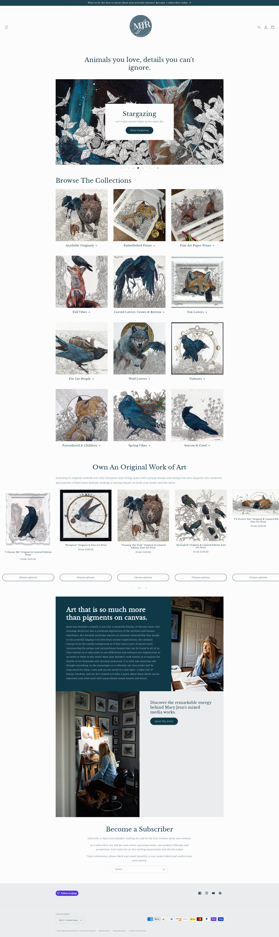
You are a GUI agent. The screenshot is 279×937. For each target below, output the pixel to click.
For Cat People (80, 378)
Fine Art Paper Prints (195, 245)
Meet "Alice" (139, 147)
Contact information (137, 931)
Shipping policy (119, 931)
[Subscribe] (163, 869)
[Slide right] (146, 588)
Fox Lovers (195, 312)
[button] (6, 27)
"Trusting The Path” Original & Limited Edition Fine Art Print (143, 546)
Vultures (195, 378)
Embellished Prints (138, 245)
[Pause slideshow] (157, 168)
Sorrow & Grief (195, 445)
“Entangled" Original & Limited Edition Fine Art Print (201, 546)
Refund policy (104, 931)
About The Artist (164, 721)
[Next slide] (150, 168)
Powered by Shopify (88, 931)
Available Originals (80, 245)
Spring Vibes (137, 445)
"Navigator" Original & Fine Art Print (86, 545)
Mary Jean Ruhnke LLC (70, 931)
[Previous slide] (121, 168)
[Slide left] (133, 588)
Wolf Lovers (138, 378)
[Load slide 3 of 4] (138, 168)
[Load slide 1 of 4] (129, 168)
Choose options (28, 577)
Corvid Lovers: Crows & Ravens (137, 312)
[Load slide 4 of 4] (142, 168)
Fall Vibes (80, 312)
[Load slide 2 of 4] (133, 168)
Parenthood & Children (79, 445)
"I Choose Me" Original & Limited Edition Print (28, 553)
